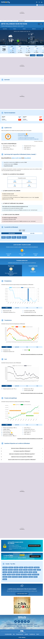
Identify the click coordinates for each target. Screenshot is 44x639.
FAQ (24, 626)
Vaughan (30, 576)
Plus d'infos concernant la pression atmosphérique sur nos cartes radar (30, 438)
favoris (41, 23)
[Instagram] (28, 621)
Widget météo (19, 626)
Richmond (18, 574)
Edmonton (10, 569)
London (38, 569)
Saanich (29, 574)
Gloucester (16, 569)
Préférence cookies (22, 627)
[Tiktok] (25, 621)
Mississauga (15, 572)
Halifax (20, 569)
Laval (35, 569)
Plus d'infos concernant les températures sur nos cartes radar (32, 354)
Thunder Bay (15, 576)
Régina (13, 574)
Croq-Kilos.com (32, 634)
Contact (35, 624)
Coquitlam (5, 569)
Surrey (10, 576)
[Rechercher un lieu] (39, 2)
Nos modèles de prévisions (10, 626)
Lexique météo (30, 626)
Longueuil (5, 572)
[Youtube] (22, 621)
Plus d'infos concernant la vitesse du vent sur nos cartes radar (32, 393)
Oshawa (35, 572)
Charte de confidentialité (12, 624)
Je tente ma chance (35, 556)
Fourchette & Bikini (8, 634)
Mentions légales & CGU (28, 624)
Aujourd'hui (5, 28)
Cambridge (31, 567)
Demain (24, 28)
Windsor (35, 576)
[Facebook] (15, 621)
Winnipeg (4, 579)
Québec (9, 574)
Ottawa (4, 574)
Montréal (21, 572)
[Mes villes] (36, 2)
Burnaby (21, 567)
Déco (14, 634)
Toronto (20, 576)
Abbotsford (5, 567)
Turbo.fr (37, 634)
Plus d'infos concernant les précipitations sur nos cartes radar (32, 315)
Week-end (34, 28)
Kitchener (30, 569)
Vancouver (25, 576)
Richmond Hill (23, 574)
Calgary (25, 567)
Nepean (26, 572)
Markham (10, 572)
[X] (18, 621)
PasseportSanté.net (19, 634)
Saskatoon (5, 576)
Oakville (30, 572)
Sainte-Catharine (36, 574)
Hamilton (25, 569)
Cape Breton (36, 567)
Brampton (10, 567)
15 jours (14, 28)
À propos (20, 624)
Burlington (16, 567)
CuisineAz (26, 634)
